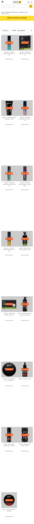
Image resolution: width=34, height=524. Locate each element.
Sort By (14, 30)
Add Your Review (9, 59)
